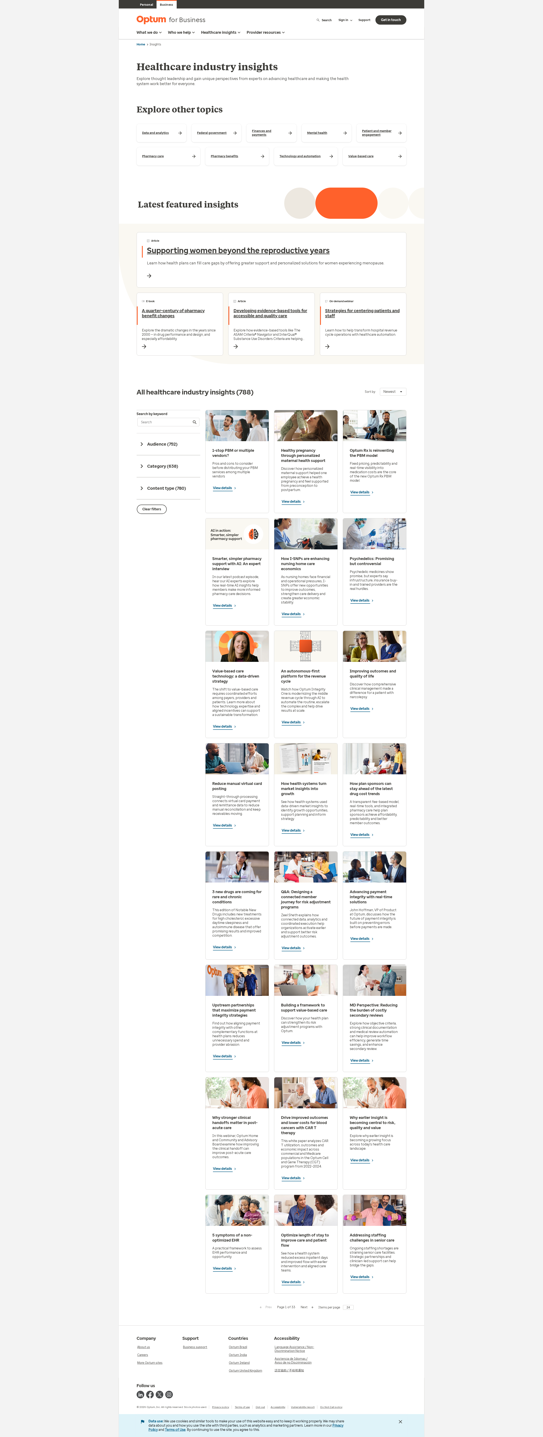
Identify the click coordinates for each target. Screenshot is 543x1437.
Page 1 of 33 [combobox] (286, 1307)
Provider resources (264, 32)
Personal (146, 5)
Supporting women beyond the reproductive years (238, 250)
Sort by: (370, 392)
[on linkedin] (140, 1394)
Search (327, 20)
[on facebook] (150, 1394)
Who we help (179, 32)
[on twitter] (159, 1394)
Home (141, 44)
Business (166, 5)
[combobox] (393, 392)
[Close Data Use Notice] (400, 1421)
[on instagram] (169, 1394)
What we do (147, 32)
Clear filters (151, 509)
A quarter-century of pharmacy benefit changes (173, 313)
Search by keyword (152, 414)
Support (364, 20)
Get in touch (391, 20)
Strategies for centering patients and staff (362, 313)
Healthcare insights (219, 32)
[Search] (195, 422)
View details (223, 488)
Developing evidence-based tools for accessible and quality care (270, 313)
